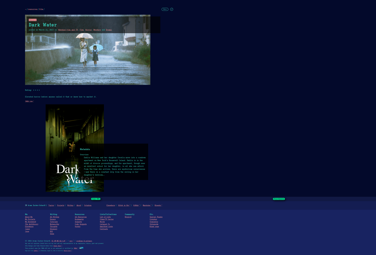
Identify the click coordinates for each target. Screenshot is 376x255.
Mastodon (146, 205)
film (41, 9)
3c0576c (36, 250)
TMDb (75, 248)
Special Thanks (156, 217)
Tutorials (54, 222)
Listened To (105, 224)
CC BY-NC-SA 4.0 (58, 241)
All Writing (54, 217)
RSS (51, 231)
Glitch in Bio (123, 205)
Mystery (97, 30)
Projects (60, 205)
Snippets (78, 222)
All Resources (81, 217)
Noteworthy (54, 224)
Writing (70, 205)
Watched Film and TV (68, 30)
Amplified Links (106, 227)
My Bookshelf (30, 222)
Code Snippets (81, 224)
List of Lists (105, 217)
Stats (52, 234)
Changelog (154, 222)
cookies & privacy (84, 241)
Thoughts (53, 227)
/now (27, 231)
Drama (109, 30)
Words (102, 222)
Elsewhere (111, 205)
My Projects (30, 219)
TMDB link (29, 101)
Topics (51, 205)
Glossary (53, 229)
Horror (88, 30)
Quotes (77, 227)
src (71, 241)
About (79, 205)
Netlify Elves (67, 250)
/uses (27, 229)
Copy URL (96, 199)
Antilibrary (31, 224)
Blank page (154, 227)
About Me (29, 217)
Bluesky (158, 205)
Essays (53, 219)
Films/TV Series (106, 219)
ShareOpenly (279, 199)
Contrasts (104, 229)
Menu (165, 9)
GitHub (135, 205)
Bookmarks (79, 219)
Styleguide (154, 224)
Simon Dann (57, 246)
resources (32, 9)
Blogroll (128, 217)
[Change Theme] (171, 9)
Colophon (87, 205)
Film (82, 30)
